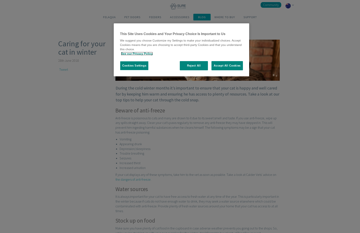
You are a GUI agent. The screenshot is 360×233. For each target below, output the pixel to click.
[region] (181, 50)
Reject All (194, 65)
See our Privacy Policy (137, 53)
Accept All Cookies (227, 65)
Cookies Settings (134, 65)
